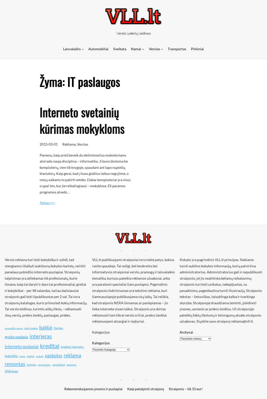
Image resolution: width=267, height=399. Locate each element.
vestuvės (71, 364)
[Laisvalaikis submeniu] (83, 49)
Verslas (82, 144)
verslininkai (58, 364)
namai (22, 356)
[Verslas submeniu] (162, 49)
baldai (45, 327)
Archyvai (186, 332)
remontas (15, 364)
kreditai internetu (72, 347)
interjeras (41, 336)
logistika (11, 356)
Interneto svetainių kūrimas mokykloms (82, 120)
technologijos (44, 365)
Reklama (69, 144)
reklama (72, 355)
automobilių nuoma (14, 328)
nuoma (30, 356)
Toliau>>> (47, 203)
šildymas (11, 371)
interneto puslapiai (22, 346)
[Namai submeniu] (143, 49)
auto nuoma (31, 328)
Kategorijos (101, 343)
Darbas (58, 328)
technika (31, 364)
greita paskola (16, 336)
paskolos (53, 355)
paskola (39, 356)
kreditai (49, 345)
